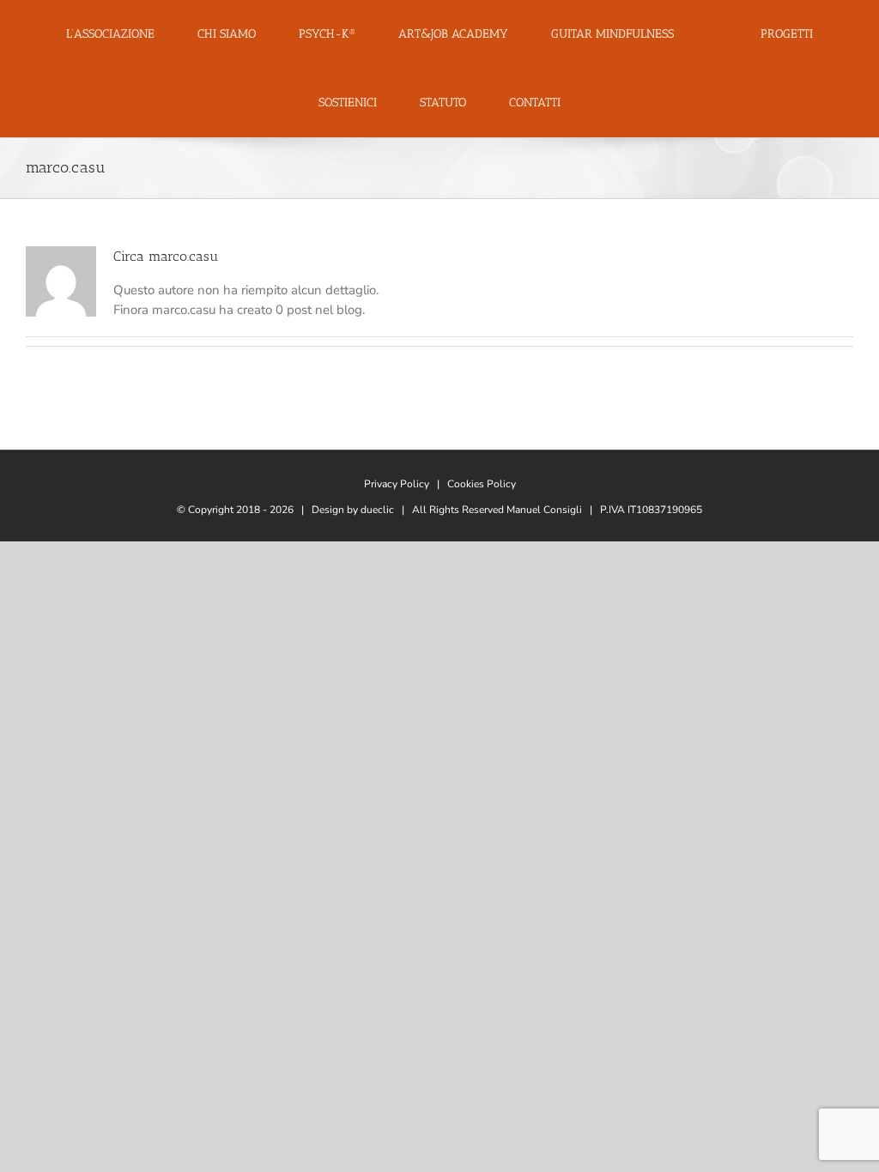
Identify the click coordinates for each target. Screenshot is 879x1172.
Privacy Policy (396, 484)
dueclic (377, 510)
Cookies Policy (481, 484)
